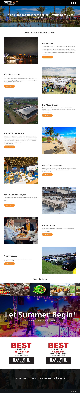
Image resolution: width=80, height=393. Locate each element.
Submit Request (9, 86)
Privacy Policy (15, 391)
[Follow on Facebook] (71, 3)
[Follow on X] (73, 3)
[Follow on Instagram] (75, 3)
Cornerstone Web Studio (28, 391)
